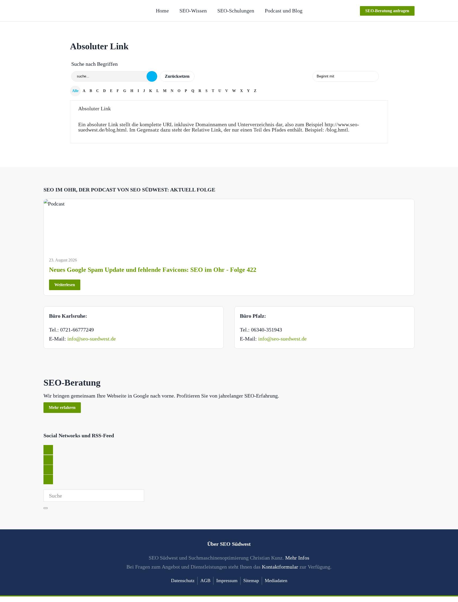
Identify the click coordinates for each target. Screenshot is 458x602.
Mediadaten (276, 580)
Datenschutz (183, 580)
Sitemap (251, 580)
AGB (205, 580)
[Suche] (152, 76)
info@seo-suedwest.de (91, 339)
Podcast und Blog (283, 11)
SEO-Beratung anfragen (387, 10)
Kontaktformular (280, 567)
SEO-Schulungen (235, 11)
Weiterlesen (64, 284)
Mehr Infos (297, 558)
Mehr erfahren (62, 407)
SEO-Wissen (193, 11)
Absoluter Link (94, 108)
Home (162, 11)
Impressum (226, 580)
